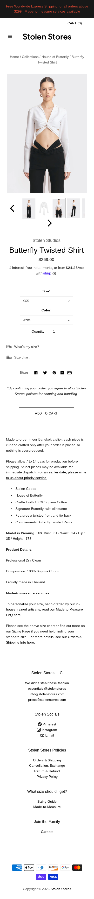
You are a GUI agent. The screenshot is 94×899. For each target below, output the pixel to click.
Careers (47, 832)
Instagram (49, 730)
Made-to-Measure (47, 807)
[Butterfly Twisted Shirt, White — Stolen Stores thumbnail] (29, 208)
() (74, 23)
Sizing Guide (47, 801)
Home (14, 57)
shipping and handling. (61, 394)
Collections (30, 57)
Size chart (21, 357)
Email (49, 735)
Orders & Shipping (47, 760)
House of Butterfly (55, 57)
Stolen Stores (61, 889)
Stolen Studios (46, 240)
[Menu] (10, 36)
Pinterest (49, 724)
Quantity (38, 331)
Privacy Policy (47, 777)
